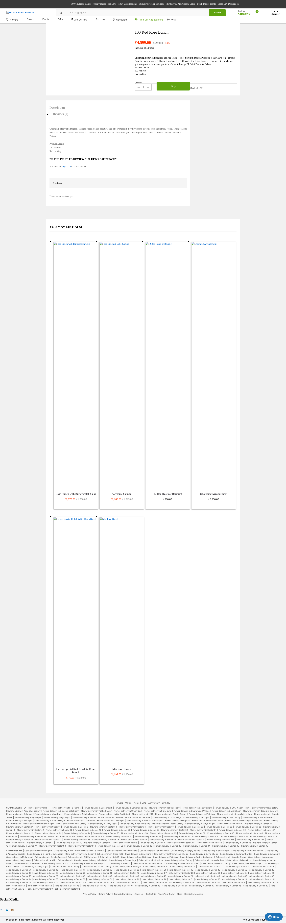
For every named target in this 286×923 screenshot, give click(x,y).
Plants (136, 803)
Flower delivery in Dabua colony (164, 808)
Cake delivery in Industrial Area (209, 860)
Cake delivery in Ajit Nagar (18, 860)
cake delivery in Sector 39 (18, 873)
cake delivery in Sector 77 (120, 885)
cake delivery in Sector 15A (73, 882)
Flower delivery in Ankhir (84, 817)
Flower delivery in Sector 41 (161, 827)
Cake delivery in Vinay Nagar (34, 866)
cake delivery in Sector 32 (67, 889)
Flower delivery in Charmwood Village (192, 811)
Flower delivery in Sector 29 (263, 836)
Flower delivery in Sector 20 (258, 823)
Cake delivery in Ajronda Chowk (231, 857)
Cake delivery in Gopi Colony (178, 860)
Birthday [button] (100, 19)
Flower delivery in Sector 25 (163, 833)
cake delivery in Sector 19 (234, 879)
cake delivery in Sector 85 (154, 870)
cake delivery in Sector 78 (93, 885)
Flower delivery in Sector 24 (77, 833)
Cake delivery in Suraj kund (138, 854)
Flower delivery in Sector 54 (103, 827)
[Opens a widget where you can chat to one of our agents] (273, 917)
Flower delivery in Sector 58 (59, 830)
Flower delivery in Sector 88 (52, 846)
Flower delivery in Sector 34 (148, 836)
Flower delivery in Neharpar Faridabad (243, 820)
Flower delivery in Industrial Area (258, 817)
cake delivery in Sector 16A (101, 882)
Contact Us (150, 894)
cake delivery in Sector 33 (100, 879)
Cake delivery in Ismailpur (238, 860)
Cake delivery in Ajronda (69, 860)
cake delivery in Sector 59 (72, 873)
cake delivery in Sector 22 (181, 873)
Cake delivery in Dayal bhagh (204, 854)
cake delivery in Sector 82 (201, 885)
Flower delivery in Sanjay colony (197, 808)
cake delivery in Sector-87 (154, 873)
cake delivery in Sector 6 (263, 866)
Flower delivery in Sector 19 (105, 839)
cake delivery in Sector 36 (45, 870)
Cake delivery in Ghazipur (151, 860)
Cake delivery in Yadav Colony (64, 866)
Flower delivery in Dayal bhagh (226, 811)
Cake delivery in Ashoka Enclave (50, 857)
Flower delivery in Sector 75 (209, 842)
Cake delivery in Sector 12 (155, 866)
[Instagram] (13, 910)
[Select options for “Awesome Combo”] (118, 488)
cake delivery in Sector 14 (45, 882)
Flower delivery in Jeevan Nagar (49, 820)
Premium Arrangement (151, 19)
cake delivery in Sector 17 (128, 882)
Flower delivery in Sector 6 (75, 827)
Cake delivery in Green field (110, 854)
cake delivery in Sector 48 (153, 876)
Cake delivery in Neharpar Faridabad (181, 863)
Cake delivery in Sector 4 (237, 866)
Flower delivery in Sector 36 (132, 827)
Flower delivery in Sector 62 (192, 833)
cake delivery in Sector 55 (262, 873)
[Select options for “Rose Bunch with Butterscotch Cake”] (72, 488)
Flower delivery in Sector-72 (232, 830)
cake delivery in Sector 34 (18, 879)
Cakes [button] (30, 19)
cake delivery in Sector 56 (18, 876)
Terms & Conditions (123, 894)
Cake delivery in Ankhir (45, 860)
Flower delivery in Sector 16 (162, 839)
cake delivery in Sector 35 (45, 879)
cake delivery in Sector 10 (181, 882)
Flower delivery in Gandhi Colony (171, 814)
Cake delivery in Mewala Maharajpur (87, 863)
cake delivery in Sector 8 (233, 882)
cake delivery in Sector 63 (99, 870)
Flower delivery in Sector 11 (40, 842)
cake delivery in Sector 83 (255, 885)
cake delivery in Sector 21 (180, 876)
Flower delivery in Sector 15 (134, 839)
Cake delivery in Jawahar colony (122, 850)
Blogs (179, 894)
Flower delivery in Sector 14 (191, 839)
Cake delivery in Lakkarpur (55, 863)
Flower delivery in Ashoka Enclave (80, 814)
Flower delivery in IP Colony (202, 814)
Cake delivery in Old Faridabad (82, 857)
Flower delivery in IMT (142, 814)
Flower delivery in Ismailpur (19, 820)
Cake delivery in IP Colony (165, 857)
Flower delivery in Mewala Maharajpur (144, 820)
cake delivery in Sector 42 (207, 870)
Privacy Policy (89, 894)
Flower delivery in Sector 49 (249, 833)
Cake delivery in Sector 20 (182, 866)
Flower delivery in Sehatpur (19, 814)
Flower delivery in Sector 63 (190, 827)
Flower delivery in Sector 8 (124, 842)
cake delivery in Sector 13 (180, 870)
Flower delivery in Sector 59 (174, 830)
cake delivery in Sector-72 (126, 873)
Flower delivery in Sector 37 (119, 836)
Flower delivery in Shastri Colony (167, 823)
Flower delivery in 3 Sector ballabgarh (61, 811)
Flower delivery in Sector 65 (220, 833)
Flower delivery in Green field (128, 811)
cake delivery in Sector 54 (18, 870)
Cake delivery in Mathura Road (147, 863)
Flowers (119, 803)
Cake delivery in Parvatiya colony (247, 850)
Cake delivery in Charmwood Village (170, 854)
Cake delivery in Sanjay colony (185, 850)
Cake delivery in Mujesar (118, 863)
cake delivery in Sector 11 (155, 882)
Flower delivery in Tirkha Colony (96, 811)
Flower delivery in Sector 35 (177, 836)
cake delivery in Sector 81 (174, 885)
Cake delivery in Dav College (122, 860)
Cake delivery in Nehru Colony (215, 863)
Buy (173, 86)
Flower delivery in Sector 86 (138, 846)
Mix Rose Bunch (121, 769)
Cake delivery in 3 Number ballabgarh (45, 854)
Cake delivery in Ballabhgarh (38, 850)
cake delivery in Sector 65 (99, 876)
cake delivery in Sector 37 (261, 876)
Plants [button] (45, 19)
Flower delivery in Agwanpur (28, 817)
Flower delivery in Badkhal (137, 817)
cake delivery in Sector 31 (181, 879)
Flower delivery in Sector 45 (90, 836)
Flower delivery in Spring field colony (234, 814)
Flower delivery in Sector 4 (47, 827)
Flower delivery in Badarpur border (260, 811)
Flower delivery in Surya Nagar (200, 823)
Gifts (144, 803)
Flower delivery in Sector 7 (152, 842)
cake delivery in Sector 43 (261, 870)
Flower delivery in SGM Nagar (229, 808)
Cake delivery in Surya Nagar (127, 866)
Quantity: (138, 83)
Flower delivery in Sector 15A (220, 839)
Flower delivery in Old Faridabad (114, 814)
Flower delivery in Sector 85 (248, 827)
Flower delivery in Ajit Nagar (57, 817)
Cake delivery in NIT (63, 850)
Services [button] (171, 19)
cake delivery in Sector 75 (40, 885)
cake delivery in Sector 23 (208, 873)
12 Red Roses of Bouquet (168, 494)
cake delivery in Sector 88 (147, 885)
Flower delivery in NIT (38, 808)
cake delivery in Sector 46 (207, 876)
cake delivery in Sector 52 (45, 873)
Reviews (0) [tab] (60, 114)
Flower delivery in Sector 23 (48, 833)
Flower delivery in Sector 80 (219, 827)
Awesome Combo (121, 494)
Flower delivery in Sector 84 (196, 846)
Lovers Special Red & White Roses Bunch (75, 771)
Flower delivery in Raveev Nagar (38, 823)
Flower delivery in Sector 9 (97, 842)
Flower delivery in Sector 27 (19, 827)
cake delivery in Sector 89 (40, 889)
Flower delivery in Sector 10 (69, 842)
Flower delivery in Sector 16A (250, 839)
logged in (66, 166)
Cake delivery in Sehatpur (266, 854)
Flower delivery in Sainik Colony (71, 823)
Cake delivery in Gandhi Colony (136, 857)
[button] (164, 488)
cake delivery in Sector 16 (18, 882)
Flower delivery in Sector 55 (106, 833)
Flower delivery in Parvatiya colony (261, 808)
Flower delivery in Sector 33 (234, 836)
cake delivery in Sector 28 (154, 879)
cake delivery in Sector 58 (234, 870)
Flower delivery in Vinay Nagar (102, 823)
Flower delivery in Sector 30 (205, 836)
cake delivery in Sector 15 (261, 879)
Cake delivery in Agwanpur (261, 857)
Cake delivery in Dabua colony (154, 850)
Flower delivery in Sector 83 (167, 846)
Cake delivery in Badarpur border (236, 854)
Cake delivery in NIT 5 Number (89, 850)
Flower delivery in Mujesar (177, 820)
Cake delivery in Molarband (19, 857)
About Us (139, 894)
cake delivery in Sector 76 (66, 885)
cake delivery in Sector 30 (72, 879)
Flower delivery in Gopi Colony (226, 817)
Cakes (128, 803)
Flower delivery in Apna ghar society (23, 811)
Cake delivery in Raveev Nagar (247, 863)
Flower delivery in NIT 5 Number (66, 808)
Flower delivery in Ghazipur (196, 817)
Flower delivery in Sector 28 (19, 839)
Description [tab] (57, 107)
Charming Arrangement (213, 494)
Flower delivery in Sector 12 (230, 823)
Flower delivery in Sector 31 (48, 839)
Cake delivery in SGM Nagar (215, 850)
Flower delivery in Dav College (166, 817)
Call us (241, 11)
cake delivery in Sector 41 (72, 870)
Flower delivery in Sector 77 (23, 846)
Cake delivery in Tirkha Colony (80, 854)
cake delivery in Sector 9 (208, 882)
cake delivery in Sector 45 (234, 876)
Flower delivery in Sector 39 (117, 830)
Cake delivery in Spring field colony (197, 857)
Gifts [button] (60, 19)
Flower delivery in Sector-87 (261, 830)
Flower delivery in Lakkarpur (110, 820)
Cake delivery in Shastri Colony (96, 866)
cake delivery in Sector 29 (127, 879)
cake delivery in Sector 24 (235, 873)
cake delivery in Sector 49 (126, 876)
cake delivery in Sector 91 (99, 873)
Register (275, 14)
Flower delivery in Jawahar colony (131, 808)
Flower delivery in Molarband (48, 814)
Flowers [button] (14, 19)
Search (217, 12)
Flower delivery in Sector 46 (61, 836)
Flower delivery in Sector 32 (254, 846)
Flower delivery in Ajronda (110, 817)
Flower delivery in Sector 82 (110, 846)
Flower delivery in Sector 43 (88, 830)
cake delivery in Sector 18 (207, 879)
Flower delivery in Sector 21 (33, 836)
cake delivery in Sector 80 (126, 870)
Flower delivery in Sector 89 (225, 846)
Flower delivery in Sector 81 (81, 846)
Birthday (166, 803)
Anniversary (154, 803)
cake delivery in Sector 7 (259, 882)
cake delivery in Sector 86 (228, 885)
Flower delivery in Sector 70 (180, 842)
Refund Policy (105, 894)
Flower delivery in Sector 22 (19, 833)
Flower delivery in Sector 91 (203, 830)
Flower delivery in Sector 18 (77, 839)
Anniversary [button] (80, 19)
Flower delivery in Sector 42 (30, 830)
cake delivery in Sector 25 (45, 876)
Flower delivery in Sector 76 (237, 842)
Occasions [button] (121, 19)
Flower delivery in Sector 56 (134, 833)
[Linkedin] (7, 910)
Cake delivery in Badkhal (95, 860)
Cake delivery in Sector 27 (210, 866)
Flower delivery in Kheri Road (81, 820)
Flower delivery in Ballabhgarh (98, 808)
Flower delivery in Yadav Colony (134, 823)
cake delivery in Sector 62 (72, 876)
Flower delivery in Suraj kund (157, 811)
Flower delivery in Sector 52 (146, 830)
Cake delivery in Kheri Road (27, 863)
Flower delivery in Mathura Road (207, 820)
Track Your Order (166, 894)
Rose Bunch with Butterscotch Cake (75, 494)
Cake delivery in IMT (109, 857)
